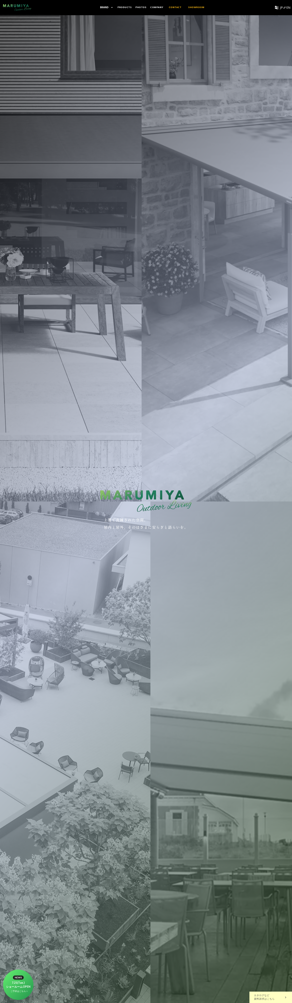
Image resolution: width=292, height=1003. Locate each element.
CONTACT (175, 7)
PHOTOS (141, 7)
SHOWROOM (196, 7)
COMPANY (156, 7)
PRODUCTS (125, 7)
